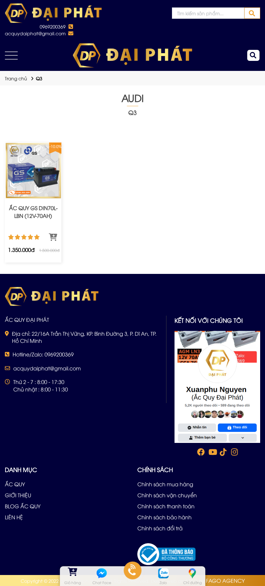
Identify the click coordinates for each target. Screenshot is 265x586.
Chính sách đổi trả (160, 528)
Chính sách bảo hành (164, 517)
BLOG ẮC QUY (22, 506)
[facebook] (217, 386)
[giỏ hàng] (73, 573)
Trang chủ (16, 78)
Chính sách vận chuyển (167, 495)
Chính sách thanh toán (166, 506)
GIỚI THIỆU (18, 495)
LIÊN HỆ (14, 517)
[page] (200, 453)
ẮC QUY (15, 484)
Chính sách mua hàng (165, 484)
